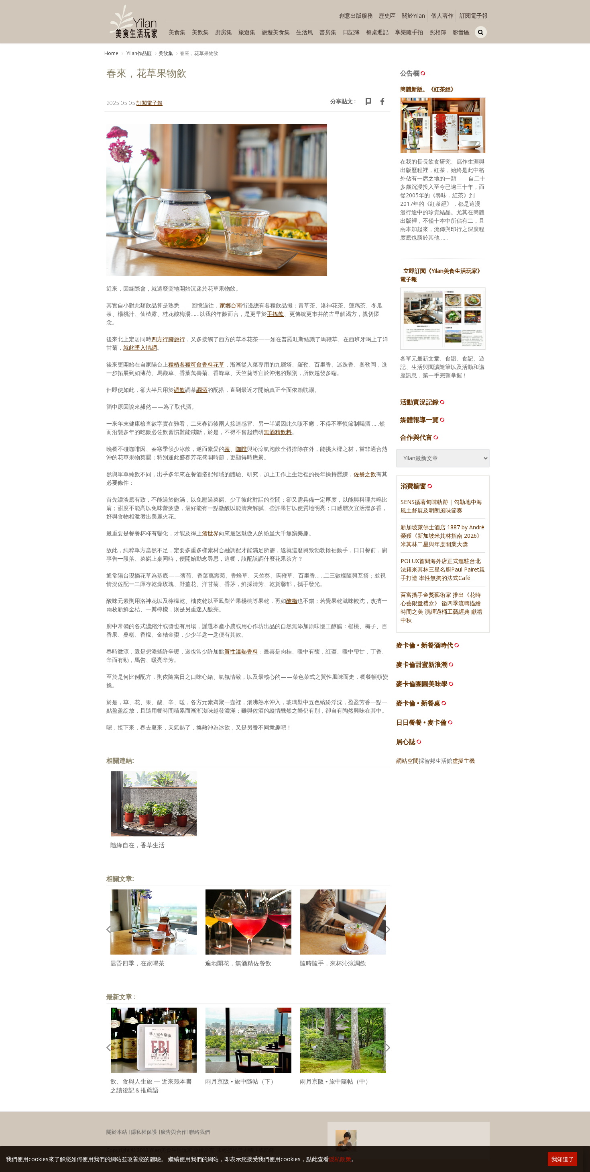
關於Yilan (413, 15)
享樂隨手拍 (409, 32)
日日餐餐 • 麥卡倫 (421, 722)
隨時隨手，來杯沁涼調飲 (333, 963)
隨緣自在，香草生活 (137, 845)
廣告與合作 (174, 1131)
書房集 (327, 32)
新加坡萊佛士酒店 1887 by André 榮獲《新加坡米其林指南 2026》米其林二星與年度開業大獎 (442, 535)
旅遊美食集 (276, 32)
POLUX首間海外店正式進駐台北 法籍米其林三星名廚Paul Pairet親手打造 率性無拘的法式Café (443, 569)
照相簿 (437, 32)
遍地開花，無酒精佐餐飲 (238, 963)
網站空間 (407, 760)
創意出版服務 (356, 15)
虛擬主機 (463, 760)
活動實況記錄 (419, 401)
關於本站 (116, 1131)
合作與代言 (416, 437)
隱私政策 (340, 1159)
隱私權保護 (144, 1131)
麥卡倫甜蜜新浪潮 (422, 664)
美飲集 (200, 32)
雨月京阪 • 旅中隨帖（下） (241, 1081)
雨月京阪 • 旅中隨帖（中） (335, 1081)
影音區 (461, 32)
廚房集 (223, 32)
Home (111, 53)
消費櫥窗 (413, 486)
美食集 (177, 32)
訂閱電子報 (474, 15)
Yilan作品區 (138, 53)
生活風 (304, 32)
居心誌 (405, 741)
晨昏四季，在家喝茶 (137, 963)
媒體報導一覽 (419, 419)
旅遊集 (246, 32)
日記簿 (351, 32)
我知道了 (562, 1159)
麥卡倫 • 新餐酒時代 (424, 645)
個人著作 (442, 15)
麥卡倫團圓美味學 (422, 683)
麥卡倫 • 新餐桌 (418, 703)
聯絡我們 (199, 1131)
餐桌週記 (377, 32)
